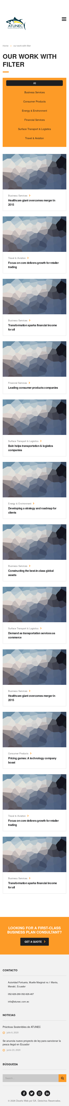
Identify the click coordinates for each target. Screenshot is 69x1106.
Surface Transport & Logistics (34, 129)
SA (34, 1100)
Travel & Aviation (34, 138)
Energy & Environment (34, 110)
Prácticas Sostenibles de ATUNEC (22, 1027)
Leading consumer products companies (33, 388)
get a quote (33, 941)
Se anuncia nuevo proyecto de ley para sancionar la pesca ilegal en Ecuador (32, 1042)
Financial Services (34, 120)
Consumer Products (34, 101)
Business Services (34, 92)
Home (5, 45)
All (34, 83)
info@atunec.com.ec (18, 1001)
